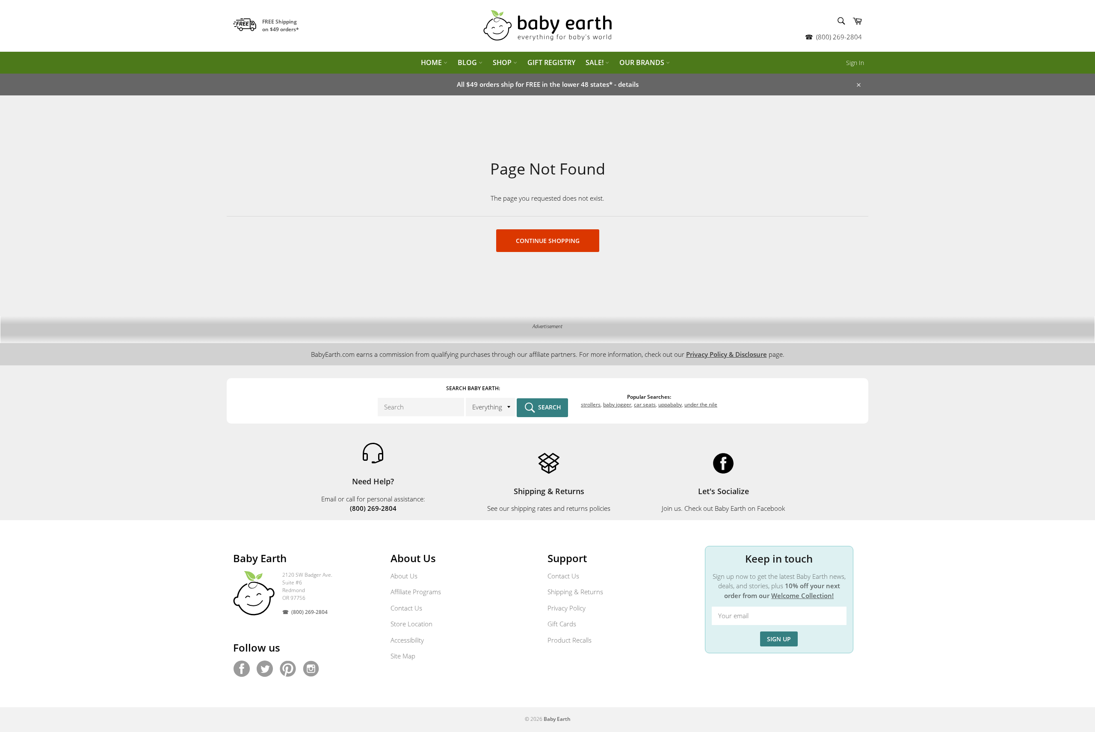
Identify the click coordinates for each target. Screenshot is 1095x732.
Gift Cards (562, 623)
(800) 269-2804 (839, 37)
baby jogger (617, 404)
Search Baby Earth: (473, 388)
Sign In (855, 63)
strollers (591, 404)
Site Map (403, 656)
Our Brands (642, 62)
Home (432, 62)
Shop (503, 62)
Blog (468, 62)
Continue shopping (548, 241)
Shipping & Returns (575, 591)
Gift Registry (551, 62)
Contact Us (406, 608)
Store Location (411, 623)
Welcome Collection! (802, 595)
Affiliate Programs (416, 591)
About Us (404, 576)
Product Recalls (570, 640)
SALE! (595, 62)
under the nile (700, 404)
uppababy (670, 404)
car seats (645, 404)
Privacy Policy (567, 608)
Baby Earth (557, 719)
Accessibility (407, 640)
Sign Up (779, 639)
